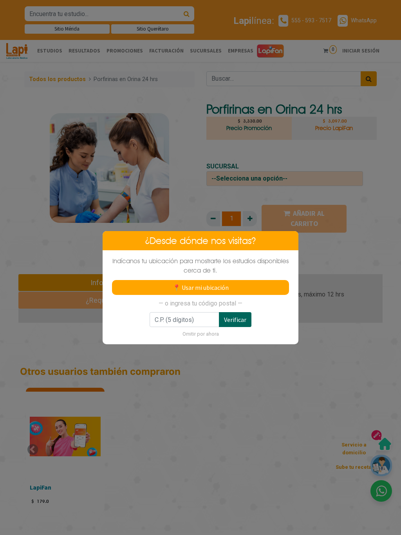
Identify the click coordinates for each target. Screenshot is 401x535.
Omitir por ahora (200, 334)
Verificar (235, 320)
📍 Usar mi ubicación (201, 287)
